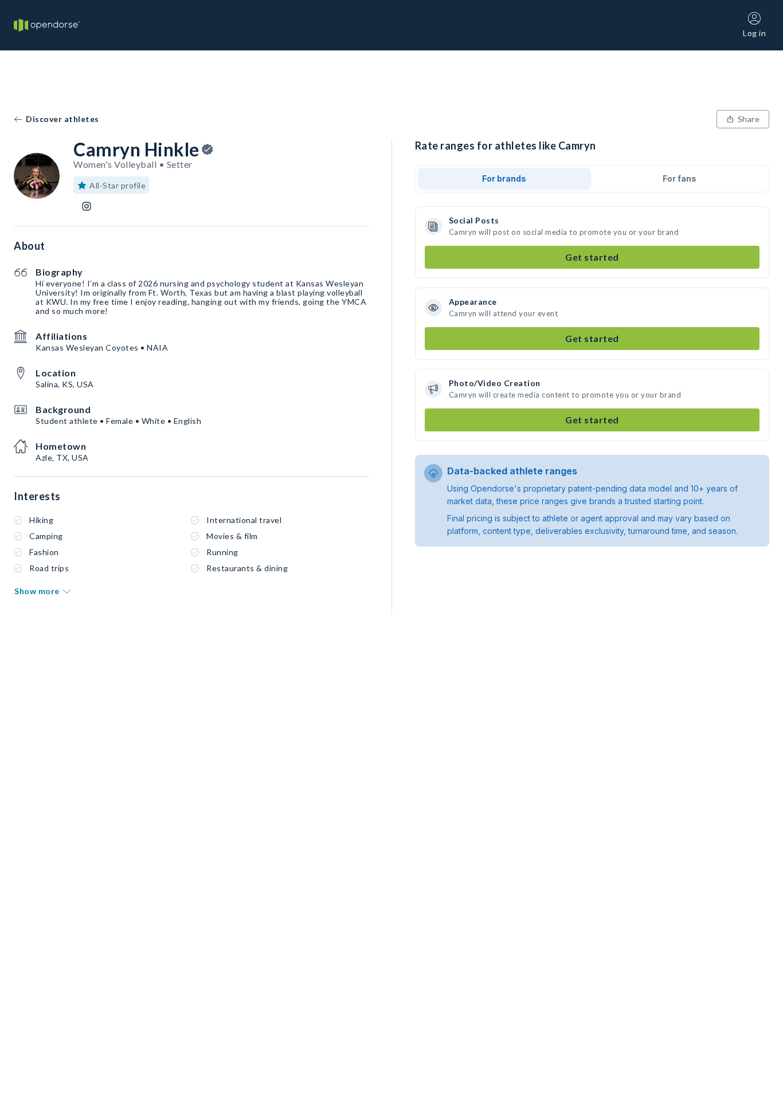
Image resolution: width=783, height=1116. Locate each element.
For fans (679, 178)
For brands (504, 178)
